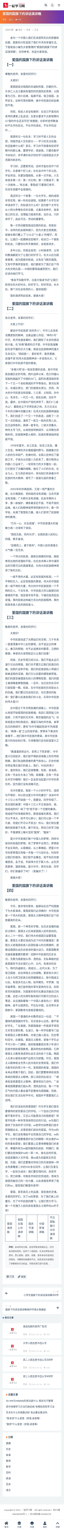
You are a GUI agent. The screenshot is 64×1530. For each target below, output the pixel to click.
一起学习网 (27, 1510)
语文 (8, 1490)
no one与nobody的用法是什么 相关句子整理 (29, 1401)
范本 (4, 20)
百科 (8, 1472)
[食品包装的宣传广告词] (12, 1331)
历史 (8, 1449)
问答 (32, 1527)
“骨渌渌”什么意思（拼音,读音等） (24, 1418)
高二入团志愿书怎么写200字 (38, 1360)
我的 (45, 1527)
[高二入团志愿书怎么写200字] (12, 1364)
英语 (8, 1478)
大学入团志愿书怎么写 (35, 1343)
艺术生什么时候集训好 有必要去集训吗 (26, 1412)
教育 (8, 1461)
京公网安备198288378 (40, 1514)
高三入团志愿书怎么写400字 (38, 1376)
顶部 (58, 1527)
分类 (19, 1527)
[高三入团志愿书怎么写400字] (12, 1380)
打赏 (11, 1277)
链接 (23, 1277)
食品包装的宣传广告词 (35, 1326)
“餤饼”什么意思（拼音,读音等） (22, 1424)
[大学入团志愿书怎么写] (12, 1347)
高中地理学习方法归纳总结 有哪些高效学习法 (30, 1407)
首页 (20, 30)
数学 (8, 1467)
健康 (8, 1443)
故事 (8, 1455)
